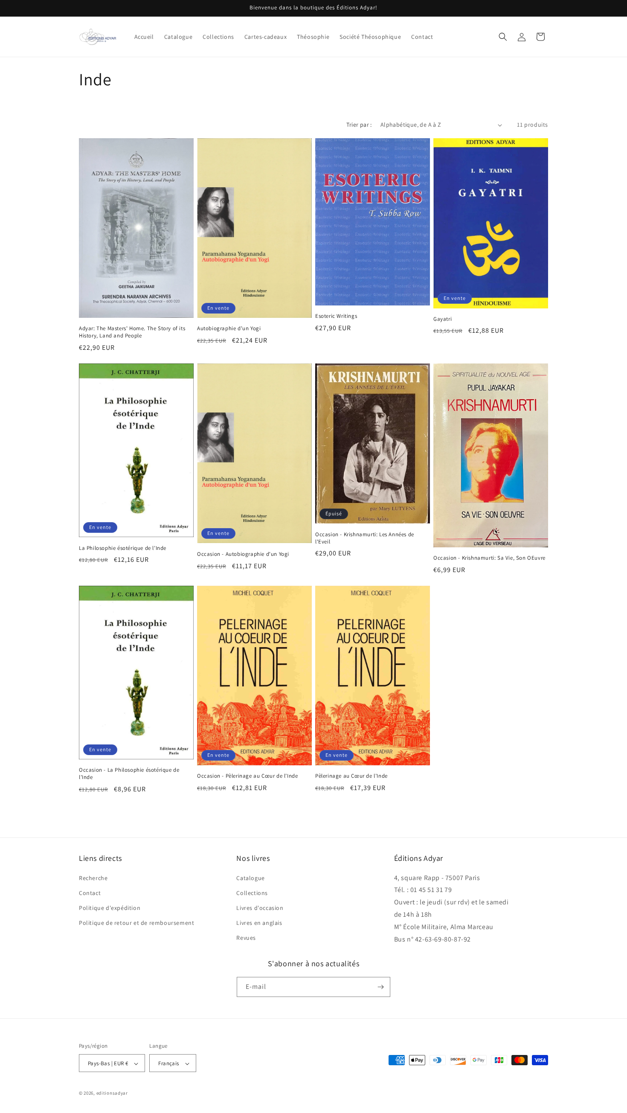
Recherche (93, 878)
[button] (502, 36)
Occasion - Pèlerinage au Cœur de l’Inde (247, 776)
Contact (90, 893)
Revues (246, 938)
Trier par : (359, 124)
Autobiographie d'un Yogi (229, 328)
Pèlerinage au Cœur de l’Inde (351, 776)
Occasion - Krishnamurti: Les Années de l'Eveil (364, 538)
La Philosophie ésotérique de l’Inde (122, 548)
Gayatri (442, 319)
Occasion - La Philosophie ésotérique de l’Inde (129, 774)
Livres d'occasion (259, 908)
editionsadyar (112, 1093)
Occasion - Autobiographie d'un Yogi (243, 554)
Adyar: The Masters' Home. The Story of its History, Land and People (132, 332)
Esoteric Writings (336, 316)
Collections (252, 893)
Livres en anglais (259, 923)
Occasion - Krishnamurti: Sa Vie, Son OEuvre (489, 558)
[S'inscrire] (380, 987)
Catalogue (250, 878)
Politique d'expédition (109, 908)
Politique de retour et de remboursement (136, 923)
